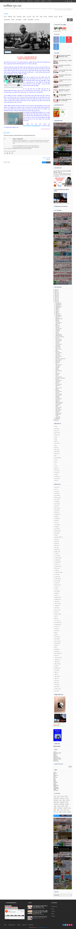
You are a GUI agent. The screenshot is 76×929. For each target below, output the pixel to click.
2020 (56, 294)
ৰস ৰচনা (65, 810)
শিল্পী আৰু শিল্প (57, 470)
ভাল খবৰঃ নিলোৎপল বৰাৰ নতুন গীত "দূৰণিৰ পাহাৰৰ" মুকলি (40, 916)
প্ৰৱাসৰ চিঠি (65, 808)
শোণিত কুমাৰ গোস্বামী (58, 657)
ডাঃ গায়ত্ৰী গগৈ (57, 574)
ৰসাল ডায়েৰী (69, 812)
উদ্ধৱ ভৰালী (57, 520)
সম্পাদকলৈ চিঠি (50, 16)
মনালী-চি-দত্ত (57, 630)
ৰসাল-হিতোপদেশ (57, 478)
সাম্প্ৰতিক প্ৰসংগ (58, 404)
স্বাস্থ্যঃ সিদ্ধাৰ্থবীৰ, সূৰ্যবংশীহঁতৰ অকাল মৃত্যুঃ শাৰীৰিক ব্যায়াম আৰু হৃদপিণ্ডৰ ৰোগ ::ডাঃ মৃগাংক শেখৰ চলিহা (62, 215)
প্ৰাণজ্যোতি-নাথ (57, 605)
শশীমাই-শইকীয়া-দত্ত (58, 653)
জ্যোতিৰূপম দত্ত (57, 549)
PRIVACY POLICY (30, 1)
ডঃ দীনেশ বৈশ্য (57, 564)
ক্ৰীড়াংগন (56, 441)
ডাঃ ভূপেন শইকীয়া (57, 580)
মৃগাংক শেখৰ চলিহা (58, 641)
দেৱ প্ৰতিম (56, 589)
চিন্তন (56, 445)
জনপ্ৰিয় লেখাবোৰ (56, 815)
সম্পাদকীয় (12, 19)
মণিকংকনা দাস (57, 628)
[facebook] (65, 1)
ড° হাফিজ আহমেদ (57, 560)
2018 (56, 296)
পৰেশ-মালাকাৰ (57, 607)
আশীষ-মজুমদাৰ (57, 510)
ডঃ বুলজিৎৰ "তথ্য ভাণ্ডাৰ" (57, 757)
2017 (56, 298)
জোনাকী (59, 806)
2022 (56, 292)
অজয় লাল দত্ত (57, 487)
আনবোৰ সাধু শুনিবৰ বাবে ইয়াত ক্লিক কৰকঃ (10, 920)
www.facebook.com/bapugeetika (32, 125)
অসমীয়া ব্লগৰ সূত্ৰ (56, 761)
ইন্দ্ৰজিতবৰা (56, 516)
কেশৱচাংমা (56, 535)
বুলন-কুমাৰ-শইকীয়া (58, 614)
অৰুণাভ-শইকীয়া (57, 503)
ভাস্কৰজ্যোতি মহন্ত (58, 624)
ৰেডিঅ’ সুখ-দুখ (55, 760)
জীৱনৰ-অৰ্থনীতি (57, 451)
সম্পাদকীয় (54, 755)
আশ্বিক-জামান (57, 512)
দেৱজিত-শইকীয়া (57, 591)
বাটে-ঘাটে (57, 375)
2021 (56, 293)
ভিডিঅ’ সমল (55, 756)
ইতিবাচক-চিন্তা (57, 434)
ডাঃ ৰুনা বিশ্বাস (57, 582)
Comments (68, 815)
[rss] (69, 1)
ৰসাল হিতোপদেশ (58, 373)
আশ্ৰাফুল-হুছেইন (57, 514)
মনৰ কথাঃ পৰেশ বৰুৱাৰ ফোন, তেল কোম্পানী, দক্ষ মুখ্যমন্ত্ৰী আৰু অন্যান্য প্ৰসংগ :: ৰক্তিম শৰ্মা (62, 273)
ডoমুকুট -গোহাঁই (57, 551)
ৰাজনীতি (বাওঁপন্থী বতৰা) (59, 318)
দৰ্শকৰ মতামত (57, 392)
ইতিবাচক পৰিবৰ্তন (58, 346)
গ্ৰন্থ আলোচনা (19, 16)
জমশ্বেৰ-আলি (57, 543)
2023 (56, 290)
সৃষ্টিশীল (60, 812)
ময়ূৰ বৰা (56, 647)
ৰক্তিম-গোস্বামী (57, 676)
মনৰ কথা (37, 16)
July (56, 309)
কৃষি (68, 810)
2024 (56, 289)
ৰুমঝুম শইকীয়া (57, 686)
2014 (56, 301)
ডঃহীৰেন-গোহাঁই (57, 568)
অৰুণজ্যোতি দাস (57, 501)
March (57, 313)
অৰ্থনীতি (56, 426)
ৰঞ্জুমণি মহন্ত (57, 678)
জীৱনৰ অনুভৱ (57, 317)
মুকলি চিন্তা (57, 382)
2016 (56, 299)
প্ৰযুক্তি (55, 806)
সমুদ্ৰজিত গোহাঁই (57, 668)
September (58, 306)
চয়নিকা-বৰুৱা (57, 541)
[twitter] (67, 1)
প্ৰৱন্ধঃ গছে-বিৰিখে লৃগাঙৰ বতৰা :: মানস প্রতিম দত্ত (65, 60)
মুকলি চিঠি (56, 152)
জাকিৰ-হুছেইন (57, 545)
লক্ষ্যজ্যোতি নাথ (57, 649)
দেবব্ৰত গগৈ (57, 587)
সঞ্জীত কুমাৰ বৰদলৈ (58, 663)
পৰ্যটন (61, 810)
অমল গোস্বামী (57, 499)
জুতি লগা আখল (57, 453)
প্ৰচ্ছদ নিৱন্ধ (57, 343)
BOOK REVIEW (16, 1)
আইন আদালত (57, 428)
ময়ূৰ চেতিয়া (56, 645)
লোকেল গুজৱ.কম (58, 385)
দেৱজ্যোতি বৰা (57, 593)
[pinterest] (71, 1)
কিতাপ (67, 802)
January (57, 418)
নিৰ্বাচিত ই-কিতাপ (55, 756)
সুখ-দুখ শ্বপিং (49, 1)
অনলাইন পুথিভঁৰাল (18, 19)
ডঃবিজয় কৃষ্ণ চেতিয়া (58, 566)
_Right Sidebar (56, 788)
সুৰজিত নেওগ (57, 672)
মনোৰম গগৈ (56, 634)
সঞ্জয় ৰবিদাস (57, 666)
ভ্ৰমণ (55, 464)
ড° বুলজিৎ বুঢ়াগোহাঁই (58, 557)
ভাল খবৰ (5, 16)
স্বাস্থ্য (34, 16)
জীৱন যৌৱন (56, 447)
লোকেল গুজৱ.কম (58, 323)
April (57, 312)
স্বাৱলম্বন (64, 812)
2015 (56, 300)
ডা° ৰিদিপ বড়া (57, 570)
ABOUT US (23, 1)
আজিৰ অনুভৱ (57, 321)
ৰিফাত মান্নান (57, 682)
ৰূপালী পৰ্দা (45, 16)
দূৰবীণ (56, 455)
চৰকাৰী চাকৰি (10, 16)
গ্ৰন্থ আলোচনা (57, 443)
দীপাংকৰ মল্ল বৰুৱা (58, 584)
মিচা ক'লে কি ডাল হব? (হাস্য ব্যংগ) (60, 358)
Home (6, 13)
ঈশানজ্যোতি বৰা (57, 518)
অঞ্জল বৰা (56, 489)
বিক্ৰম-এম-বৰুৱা (57, 609)
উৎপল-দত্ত (57, 522)
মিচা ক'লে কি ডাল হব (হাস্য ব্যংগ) (60, 378)
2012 (56, 420)
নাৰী (57, 812)
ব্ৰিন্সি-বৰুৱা (56, 618)
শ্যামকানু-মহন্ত (57, 659)
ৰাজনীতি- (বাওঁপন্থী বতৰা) (59, 402)
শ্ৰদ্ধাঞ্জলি (56, 138)
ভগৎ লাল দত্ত (57, 620)
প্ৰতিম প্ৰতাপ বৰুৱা (58, 603)
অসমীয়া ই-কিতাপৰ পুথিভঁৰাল (57, 752)
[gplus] (67, 925)
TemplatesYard (44, 927)
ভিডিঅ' (58, 810)
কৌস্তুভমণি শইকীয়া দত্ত (59, 537)
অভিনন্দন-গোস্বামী (58, 497)
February (57, 315)
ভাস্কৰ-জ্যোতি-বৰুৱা (58, 622)
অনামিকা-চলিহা (57, 493)
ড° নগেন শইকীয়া (57, 555)
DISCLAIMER (37, 1)
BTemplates (38, 927)
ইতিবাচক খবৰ (57, 430)
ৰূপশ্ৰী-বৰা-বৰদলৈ (58, 688)
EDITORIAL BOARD (57, 759)
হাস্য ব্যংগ (55, 16)
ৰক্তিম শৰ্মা (56, 674)
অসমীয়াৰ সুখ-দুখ (12, 6)
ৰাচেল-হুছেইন (57, 680)
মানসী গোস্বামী (57, 639)
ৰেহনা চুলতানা (57, 690)
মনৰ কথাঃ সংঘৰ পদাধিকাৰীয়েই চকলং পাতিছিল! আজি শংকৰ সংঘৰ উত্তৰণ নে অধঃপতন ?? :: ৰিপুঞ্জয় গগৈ (61, 230)
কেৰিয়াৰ (41, 16)
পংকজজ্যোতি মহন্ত (58, 599)
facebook (44, 162)
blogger (48, 162)
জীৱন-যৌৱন (60, 16)
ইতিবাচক (66, 806)
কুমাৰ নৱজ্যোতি (57, 533)
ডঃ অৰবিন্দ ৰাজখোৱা (58, 562)
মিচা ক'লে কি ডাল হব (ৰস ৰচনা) (60, 336)
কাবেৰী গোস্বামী (57, 528)
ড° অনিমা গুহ (57, 553)
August (57, 307)
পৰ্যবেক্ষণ (56, 459)
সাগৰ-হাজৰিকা (57, 670)
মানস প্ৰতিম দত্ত (57, 636)
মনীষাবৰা (56, 632)
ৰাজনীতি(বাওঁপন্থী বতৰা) (59, 335)
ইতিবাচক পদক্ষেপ (58, 326)
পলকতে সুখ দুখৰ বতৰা (59, 316)
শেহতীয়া (62, 815)
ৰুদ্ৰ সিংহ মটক (57, 684)
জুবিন (54, 812)
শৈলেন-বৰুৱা (56, 655)
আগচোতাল (54, 751)
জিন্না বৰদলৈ (57, 547)
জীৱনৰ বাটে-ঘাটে (58, 362)
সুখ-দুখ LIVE (29, 16)
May (57, 311)
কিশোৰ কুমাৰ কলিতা (58, 530)
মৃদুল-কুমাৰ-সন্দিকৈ (57, 643)
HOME (11, 1)
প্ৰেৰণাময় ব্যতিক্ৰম (7, 19)
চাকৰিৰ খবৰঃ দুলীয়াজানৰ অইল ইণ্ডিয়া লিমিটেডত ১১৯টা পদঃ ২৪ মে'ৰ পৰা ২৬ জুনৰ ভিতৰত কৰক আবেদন (62, 223)
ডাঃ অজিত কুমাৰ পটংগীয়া (58, 572)
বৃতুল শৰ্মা (56, 616)
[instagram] (69, 925)
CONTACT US (43, 1)
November (58, 304)
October (57, 305)
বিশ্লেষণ (24, 16)
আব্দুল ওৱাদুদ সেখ (57, 508)
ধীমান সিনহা (56, 595)
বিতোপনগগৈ (56, 611)
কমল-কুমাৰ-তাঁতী (57, 524)
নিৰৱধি (55, 810)
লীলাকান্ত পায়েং (57, 651)
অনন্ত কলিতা (57, 491)
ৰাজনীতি (57, 350)
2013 (56, 419)
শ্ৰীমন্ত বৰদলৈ (57, 661)
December (58, 303)
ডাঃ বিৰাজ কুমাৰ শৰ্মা (58, 578)
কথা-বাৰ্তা (56, 437)
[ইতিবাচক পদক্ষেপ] (27, 38)
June (57, 310)
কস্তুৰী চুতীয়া (57, 526)
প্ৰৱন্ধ (14, 16)
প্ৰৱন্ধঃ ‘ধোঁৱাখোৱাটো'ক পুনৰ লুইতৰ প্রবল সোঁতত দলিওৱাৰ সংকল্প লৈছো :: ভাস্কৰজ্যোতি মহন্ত (62, 266)
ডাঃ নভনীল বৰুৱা (57, 576)
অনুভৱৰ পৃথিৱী (57, 367)
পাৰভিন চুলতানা (57, 601)
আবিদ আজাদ (57, 506)
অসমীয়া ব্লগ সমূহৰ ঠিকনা (56, 746)
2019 (56, 295)
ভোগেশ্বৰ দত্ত (57, 626)
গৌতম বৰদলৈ (57, 539)
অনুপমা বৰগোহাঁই (57, 495)
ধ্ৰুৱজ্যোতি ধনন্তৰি (58, 597)
